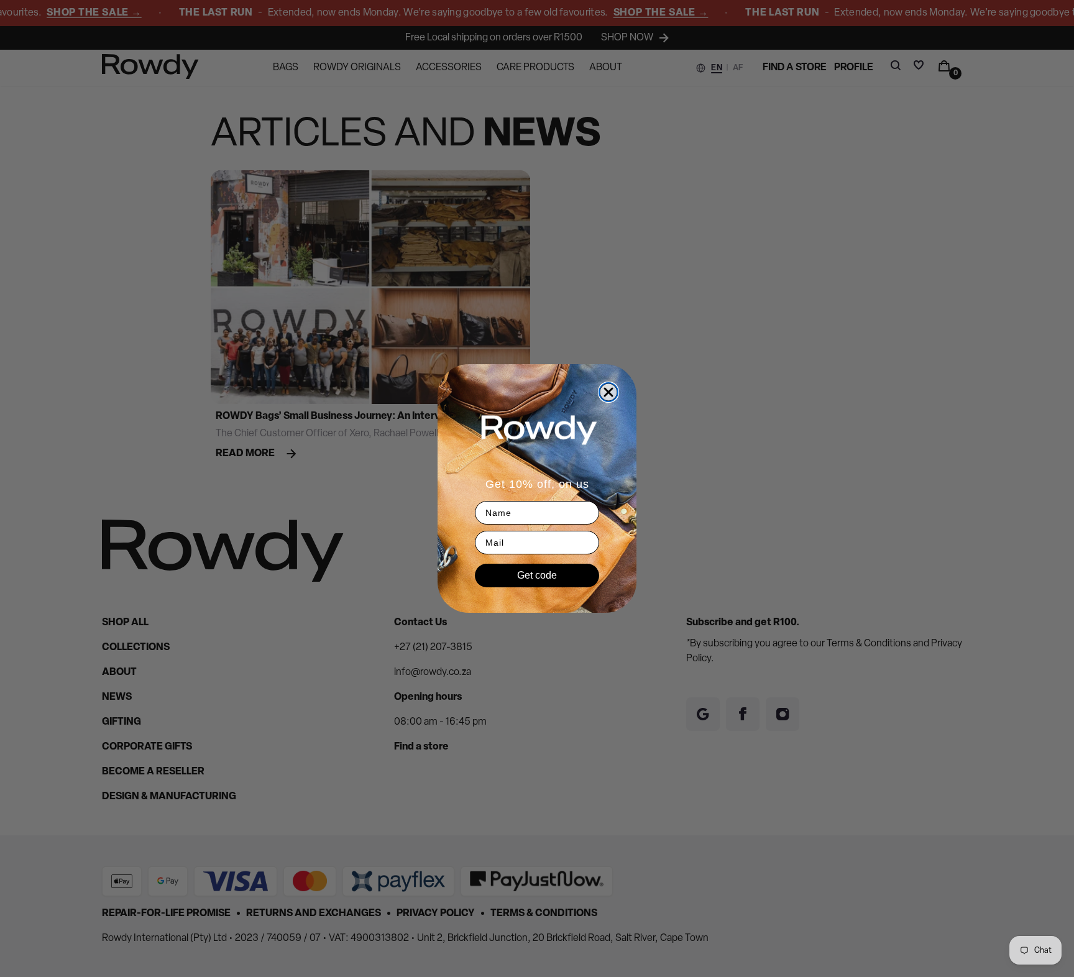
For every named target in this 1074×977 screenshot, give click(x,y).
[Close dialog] (608, 392)
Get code (537, 575)
